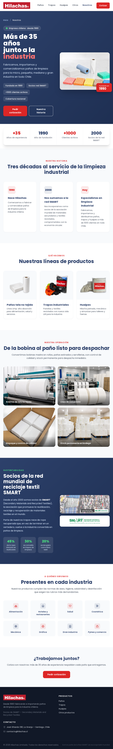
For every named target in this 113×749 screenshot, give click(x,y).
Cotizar (103, 5)
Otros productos (67, 712)
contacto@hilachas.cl (17, 731)
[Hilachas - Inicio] (16, 5)
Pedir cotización (15, 111)
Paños (40, 5)
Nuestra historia (41, 111)
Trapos (51, 5)
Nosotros (87, 5)
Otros (75, 5)
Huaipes (64, 5)
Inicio (5, 20)
